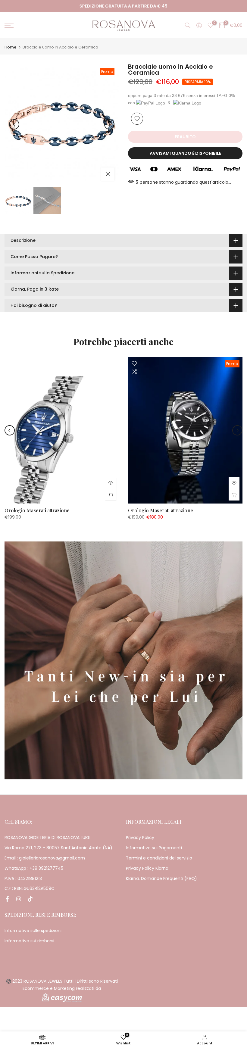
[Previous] (14, 124)
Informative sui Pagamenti (154, 848)
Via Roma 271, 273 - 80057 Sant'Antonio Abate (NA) (58, 848)
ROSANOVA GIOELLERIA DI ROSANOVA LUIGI (47, 837)
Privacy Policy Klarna (147, 868)
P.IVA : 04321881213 (23, 878)
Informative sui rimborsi (29, 941)
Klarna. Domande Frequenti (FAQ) (161, 878)
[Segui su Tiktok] (30, 899)
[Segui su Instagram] (18, 899)
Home (11, 47)
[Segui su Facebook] (7, 899)
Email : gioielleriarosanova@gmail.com (45, 858)
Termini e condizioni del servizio (159, 858)
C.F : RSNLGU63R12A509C (30, 888)
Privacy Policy (140, 837)
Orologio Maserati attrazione (37, 510)
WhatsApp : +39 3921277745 (34, 868)
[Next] (109, 124)
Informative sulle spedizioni (33, 931)
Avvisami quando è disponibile (185, 153)
